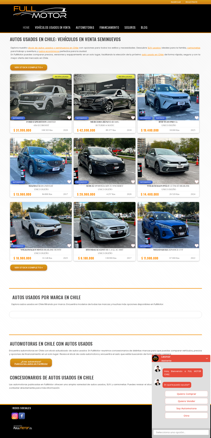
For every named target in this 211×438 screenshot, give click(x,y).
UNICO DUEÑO (169, 125)
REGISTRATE (191, 2)
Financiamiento (109, 27)
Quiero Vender (186, 401)
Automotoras (85, 27)
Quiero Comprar (186, 393)
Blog (144, 27)
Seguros (130, 27)
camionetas (193, 47)
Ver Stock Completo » (29, 67)
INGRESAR (176, 2)
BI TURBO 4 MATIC (105, 125)
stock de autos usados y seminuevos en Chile (53, 47)
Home (26, 27)
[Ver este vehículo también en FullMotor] (23, 427)
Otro (186, 415)
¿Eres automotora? (31, 362)
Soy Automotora (186, 408)
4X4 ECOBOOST (41, 125)
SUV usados (154, 47)
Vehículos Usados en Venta (53, 27)
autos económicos (49, 51)
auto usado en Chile (153, 54)
